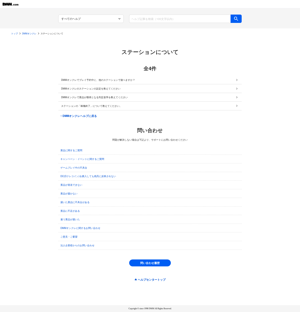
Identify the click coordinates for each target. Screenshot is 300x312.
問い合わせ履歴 (150, 263)
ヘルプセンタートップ (152, 279)
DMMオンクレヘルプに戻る (79, 115)
